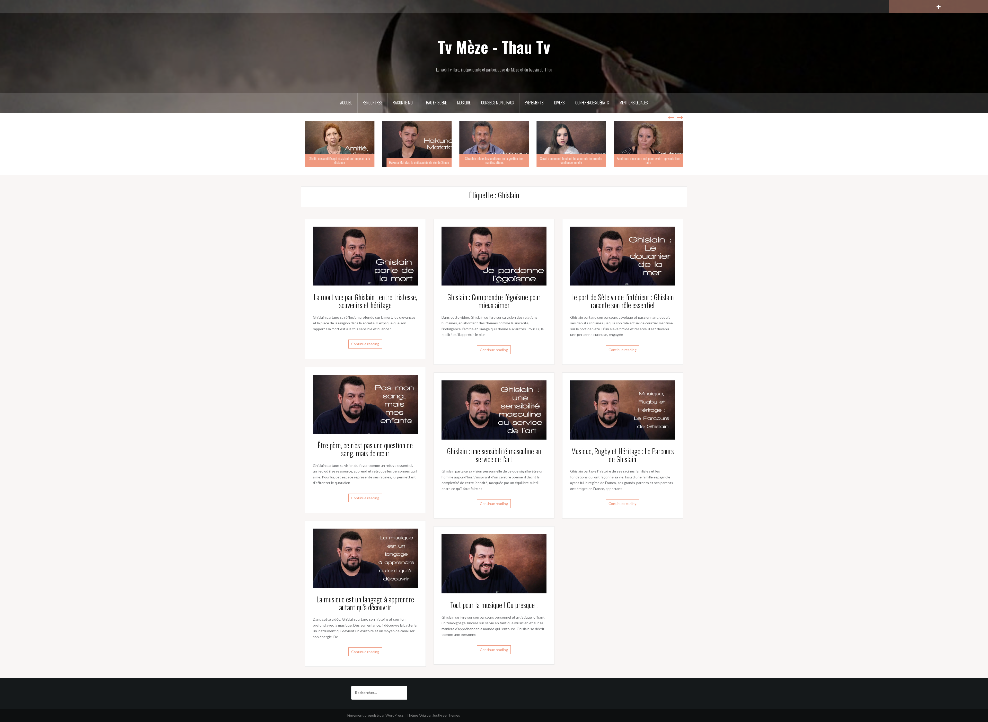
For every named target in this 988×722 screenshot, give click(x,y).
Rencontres (372, 103)
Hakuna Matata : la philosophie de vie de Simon (419, 162)
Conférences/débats (592, 103)
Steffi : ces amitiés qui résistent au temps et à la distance (339, 160)
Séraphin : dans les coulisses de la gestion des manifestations (494, 160)
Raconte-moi (403, 103)
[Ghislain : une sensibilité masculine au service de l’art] (494, 409)
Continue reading (365, 344)
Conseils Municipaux (497, 103)
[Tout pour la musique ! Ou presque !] (494, 563)
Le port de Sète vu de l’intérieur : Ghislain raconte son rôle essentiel (622, 301)
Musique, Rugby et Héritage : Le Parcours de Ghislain (622, 455)
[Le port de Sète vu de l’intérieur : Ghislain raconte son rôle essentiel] (622, 255)
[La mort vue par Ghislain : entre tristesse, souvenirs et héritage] (365, 255)
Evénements (534, 103)
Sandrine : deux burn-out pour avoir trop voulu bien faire (648, 160)
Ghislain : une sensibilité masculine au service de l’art (494, 455)
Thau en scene (435, 103)
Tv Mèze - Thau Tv (494, 46)
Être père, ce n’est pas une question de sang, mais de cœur (365, 449)
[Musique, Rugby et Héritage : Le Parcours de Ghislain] (622, 409)
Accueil (346, 103)
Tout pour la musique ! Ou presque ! (494, 605)
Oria (422, 715)
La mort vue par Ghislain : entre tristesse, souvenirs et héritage (365, 301)
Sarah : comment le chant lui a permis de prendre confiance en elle (571, 160)
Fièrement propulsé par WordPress (375, 715)
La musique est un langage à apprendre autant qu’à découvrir (365, 603)
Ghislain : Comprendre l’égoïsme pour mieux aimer (494, 301)
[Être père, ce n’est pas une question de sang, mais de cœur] (365, 404)
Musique (464, 103)
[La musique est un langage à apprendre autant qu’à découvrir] (365, 557)
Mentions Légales (634, 103)
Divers (559, 103)
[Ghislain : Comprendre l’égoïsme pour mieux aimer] (494, 255)
